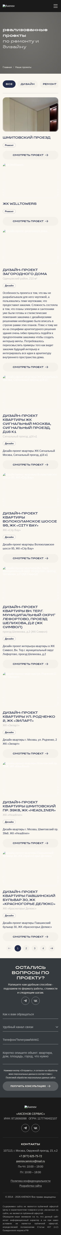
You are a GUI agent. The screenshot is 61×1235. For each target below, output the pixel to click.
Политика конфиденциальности (30, 1181)
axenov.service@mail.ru (30, 1161)
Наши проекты (23, 67)
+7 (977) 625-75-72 (30, 1156)
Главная (7, 67)
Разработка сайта (30, 1186)
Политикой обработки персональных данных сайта (30, 1078)
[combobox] (30, 1027)
